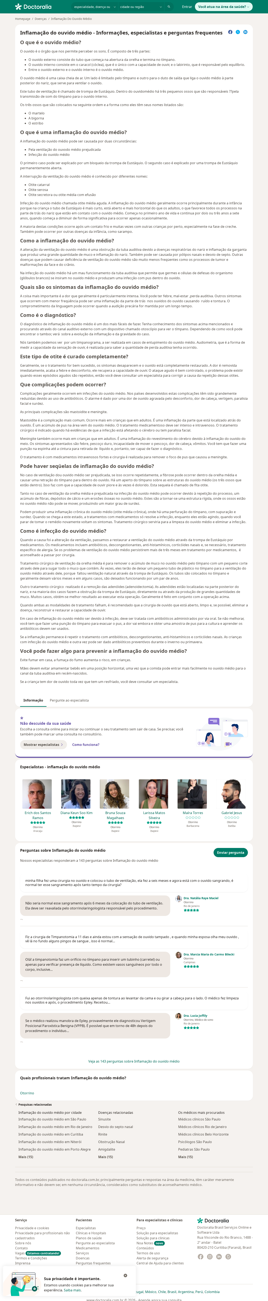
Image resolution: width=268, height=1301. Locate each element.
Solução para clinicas (153, 1238)
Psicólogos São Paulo (195, 1142)
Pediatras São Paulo (194, 1149)
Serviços (82, 1253)
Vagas (37, 1253)
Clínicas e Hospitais (91, 1233)
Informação (33, 700)
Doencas (83, 1258)
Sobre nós (23, 1243)
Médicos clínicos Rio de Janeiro (202, 1126)
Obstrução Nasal (111, 1142)
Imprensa (22, 1263)
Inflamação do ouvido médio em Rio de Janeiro (55, 1126)
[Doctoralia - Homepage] (41, 6)
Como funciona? (85, 744)
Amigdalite (106, 1149)
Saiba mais (72, 1290)
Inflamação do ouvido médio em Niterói (49, 1142)
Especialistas (86, 1228)
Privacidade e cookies (32, 1228)
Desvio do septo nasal (115, 1126)
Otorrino (27, 1093)
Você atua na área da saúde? (222, 6)
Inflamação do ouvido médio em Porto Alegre (54, 1149)
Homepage (22, 19)
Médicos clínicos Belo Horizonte (203, 1134)
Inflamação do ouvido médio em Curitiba (50, 1134)
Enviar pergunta (230, 852)
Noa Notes (150, 1243)
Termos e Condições (31, 1258)
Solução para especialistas (157, 1233)
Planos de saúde (89, 1238)
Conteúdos (145, 1248)
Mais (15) (25, 1156)
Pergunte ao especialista (69, 700)
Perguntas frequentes (93, 1263)
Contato (21, 1248)
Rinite (102, 1134)
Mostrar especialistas (41, 744)
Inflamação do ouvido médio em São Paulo (52, 1119)
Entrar (187, 6)
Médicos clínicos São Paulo (199, 1119)
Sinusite (104, 1119)
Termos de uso (148, 1253)
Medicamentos (87, 1248)
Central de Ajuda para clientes (160, 1263)
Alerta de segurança (152, 1258)
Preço (141, 1228)
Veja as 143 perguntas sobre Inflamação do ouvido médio (134, 1061)
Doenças (41, 19)
